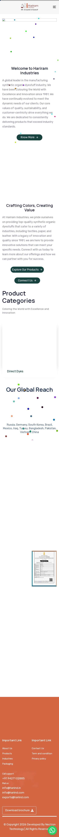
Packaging (7, 763)
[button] (52, 830)
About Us (7, 748)
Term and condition (42, 753)
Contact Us (38, 748)
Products (7, 753)
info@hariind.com (13, 792)
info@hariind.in (11, 788)
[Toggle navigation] (47, 7)
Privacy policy (39, 758)
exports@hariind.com (15, 797)
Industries (7, 758)
